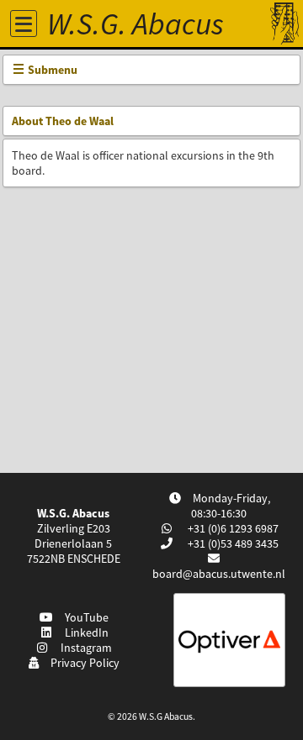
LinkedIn (84, 632)
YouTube (84, 617)
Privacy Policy (82, 662)
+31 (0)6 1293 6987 (232, 528)
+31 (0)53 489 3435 (232, 543)
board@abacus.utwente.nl (218, 573)
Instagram (84, 647)
